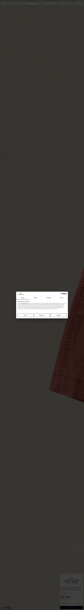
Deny (25, 315)
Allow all (58, 315)
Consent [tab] (22, 297)
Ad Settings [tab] (48, 297)
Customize (41, 315)
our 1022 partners (24, 303)
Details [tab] (35, 297)
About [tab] (61, 297)
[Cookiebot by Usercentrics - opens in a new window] (62, 294)
